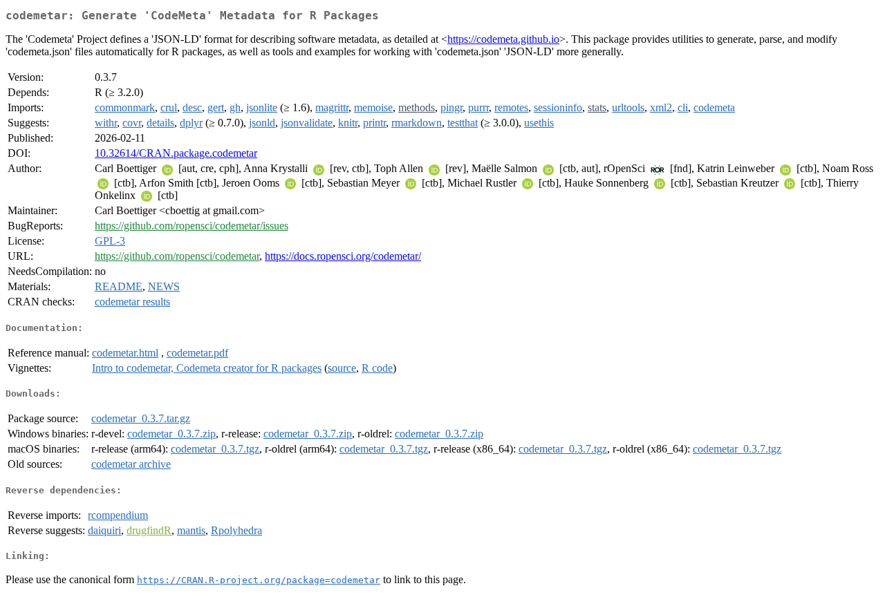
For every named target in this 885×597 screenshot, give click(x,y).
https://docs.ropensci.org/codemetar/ (343, 256)
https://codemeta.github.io (503, 39)
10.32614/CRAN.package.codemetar (176, 153)
